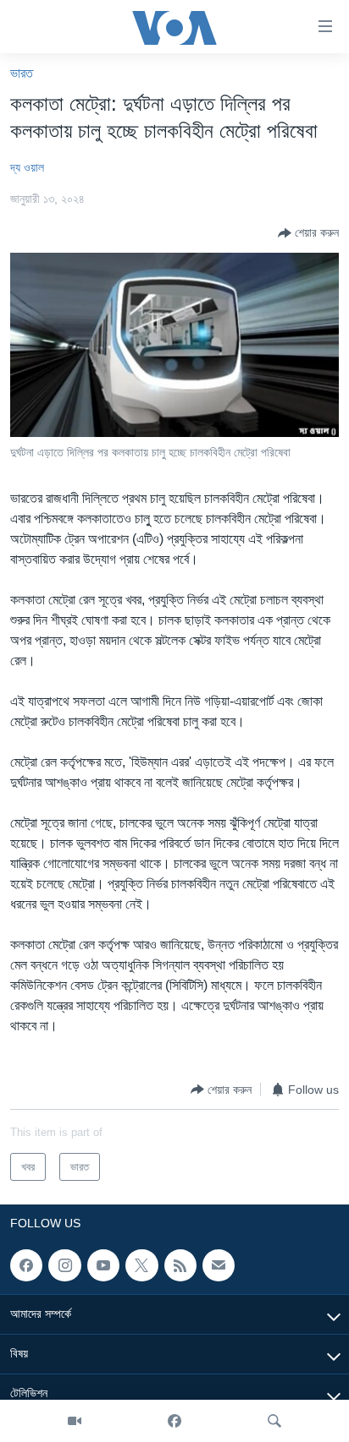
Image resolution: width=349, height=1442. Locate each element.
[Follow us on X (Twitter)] (141, 1265)
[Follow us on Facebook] (26, 1265)
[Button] (308, 233)
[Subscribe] (218, 1265)
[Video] (74, 1421)
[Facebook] (174, 1421)
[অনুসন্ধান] (274, 1421)
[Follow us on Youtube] (103, 1265)
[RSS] (180, 1265)
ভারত (21, 73)
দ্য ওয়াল (27, 167)
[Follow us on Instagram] (64, 1265)
